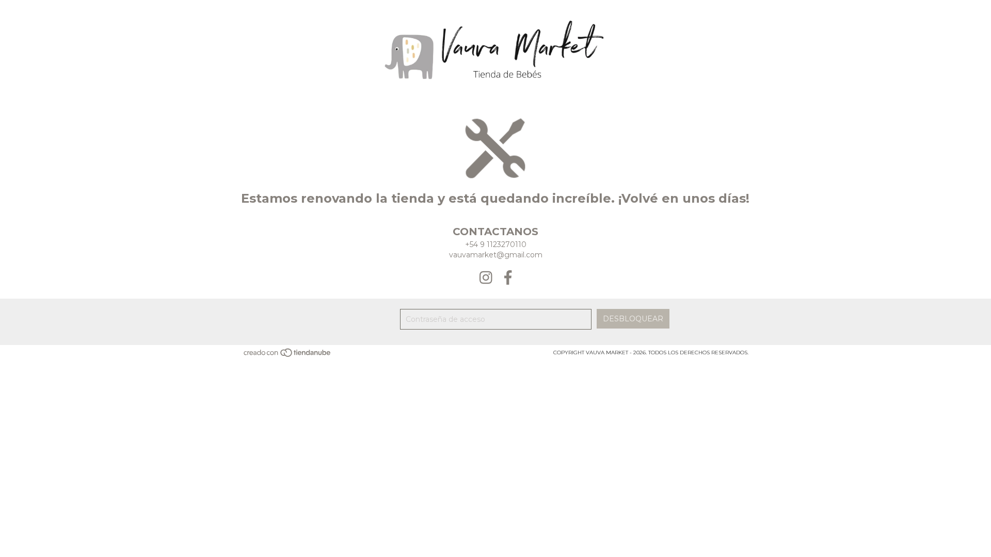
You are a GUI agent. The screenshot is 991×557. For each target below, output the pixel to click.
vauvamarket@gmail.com (495, 254)
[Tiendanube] (288, 355)
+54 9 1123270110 (495, 244)
